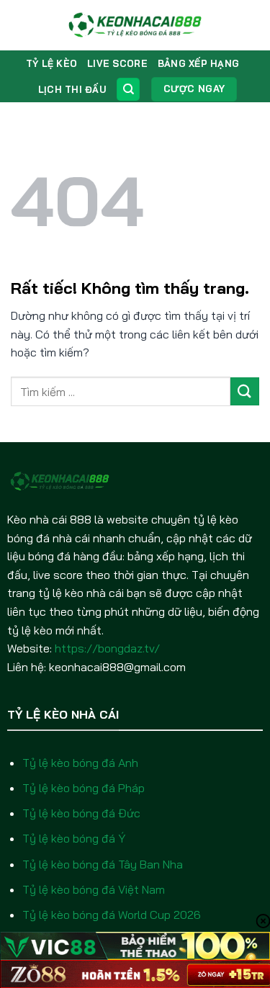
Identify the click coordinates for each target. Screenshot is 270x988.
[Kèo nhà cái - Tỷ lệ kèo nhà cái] (135, 25)
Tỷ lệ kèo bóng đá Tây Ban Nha (102, 864)
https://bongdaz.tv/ (107, 648)
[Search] (128, 90)
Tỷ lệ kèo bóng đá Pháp (83, 788)
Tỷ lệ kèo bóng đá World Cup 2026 (111, 914)
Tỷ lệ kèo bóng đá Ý (73, 838)
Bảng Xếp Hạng (198, 63)
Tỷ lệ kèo (51, 63)
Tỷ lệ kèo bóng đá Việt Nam (93, 889)
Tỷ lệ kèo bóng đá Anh (80, 762)
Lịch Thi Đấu (72, 89)
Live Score (117, 63)
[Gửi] (244, 391)
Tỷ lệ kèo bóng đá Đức (81, 813)
